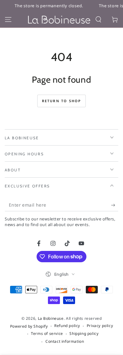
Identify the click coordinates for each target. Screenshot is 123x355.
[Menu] (8, 19)
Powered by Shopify (29, 326)
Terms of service (47, 333)
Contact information (64, 341)
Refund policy (67, 325)
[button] (98, 19)
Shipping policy (83, 333)
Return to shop (61, 100)
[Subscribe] (114, 205)
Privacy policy (100, 325)
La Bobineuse (51, 318)
